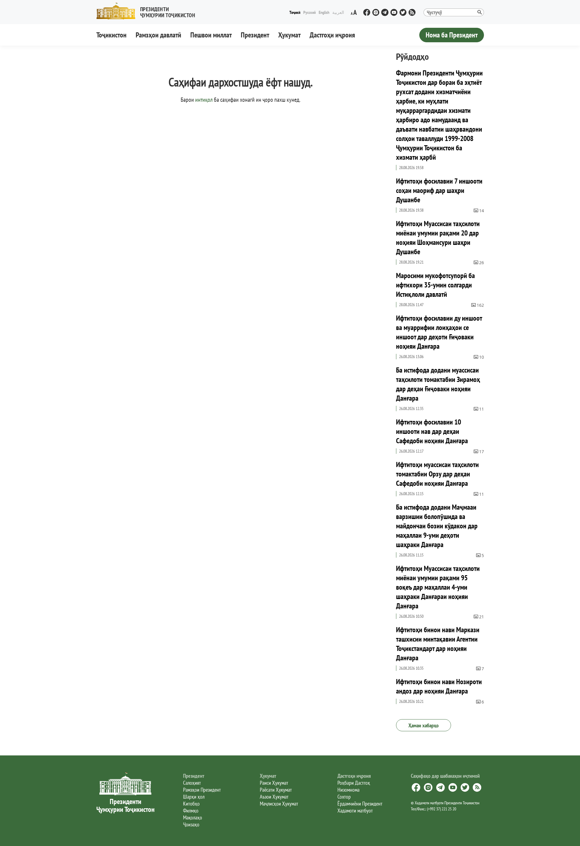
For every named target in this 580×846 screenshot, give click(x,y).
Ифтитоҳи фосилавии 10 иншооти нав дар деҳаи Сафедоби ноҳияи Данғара (432, 431)
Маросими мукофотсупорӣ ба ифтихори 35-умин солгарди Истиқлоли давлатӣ (435, 285)
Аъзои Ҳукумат (274, 796)
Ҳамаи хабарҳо (423, 725)
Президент (255, 35)
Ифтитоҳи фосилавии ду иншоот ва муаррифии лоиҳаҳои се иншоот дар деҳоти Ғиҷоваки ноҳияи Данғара (439, 332)
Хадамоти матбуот (355, 810)
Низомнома (348, 789)
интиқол (204, 100)
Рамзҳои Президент (202, 789)
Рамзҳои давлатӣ (158, 35)
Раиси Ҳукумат (274, 782)
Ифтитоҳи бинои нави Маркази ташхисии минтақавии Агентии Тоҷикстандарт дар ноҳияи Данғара (437, 643)
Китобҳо (191, 803)
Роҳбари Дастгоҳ (353, 782)
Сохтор (344, 796)
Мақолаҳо (192, 817)
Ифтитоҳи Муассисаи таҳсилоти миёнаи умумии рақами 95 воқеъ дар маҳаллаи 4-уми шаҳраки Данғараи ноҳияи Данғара (438, 587)
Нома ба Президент (452, 35)
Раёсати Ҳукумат (276, 789)
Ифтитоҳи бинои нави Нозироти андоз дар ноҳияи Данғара (439, 686)
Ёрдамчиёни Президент (359, 803)
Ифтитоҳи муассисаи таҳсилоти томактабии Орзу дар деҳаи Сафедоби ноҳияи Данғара (437, 474)
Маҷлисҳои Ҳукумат (279, 803)
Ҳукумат (289, 35)
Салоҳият (192, 782)
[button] (148, 11)
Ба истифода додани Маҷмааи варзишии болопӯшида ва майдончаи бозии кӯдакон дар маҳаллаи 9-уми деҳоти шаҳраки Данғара (437, 525)
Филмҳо (190, 810)
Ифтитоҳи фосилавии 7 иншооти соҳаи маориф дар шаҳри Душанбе (439, 190)
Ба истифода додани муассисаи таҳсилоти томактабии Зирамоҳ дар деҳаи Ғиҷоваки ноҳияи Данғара (438, 384)
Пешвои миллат (211, 35)
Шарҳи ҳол (194, 796)
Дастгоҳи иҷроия (332, 35)
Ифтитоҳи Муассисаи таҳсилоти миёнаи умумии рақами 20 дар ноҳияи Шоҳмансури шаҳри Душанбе (438, 237)
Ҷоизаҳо (191, 824)
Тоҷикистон (111, 35)
